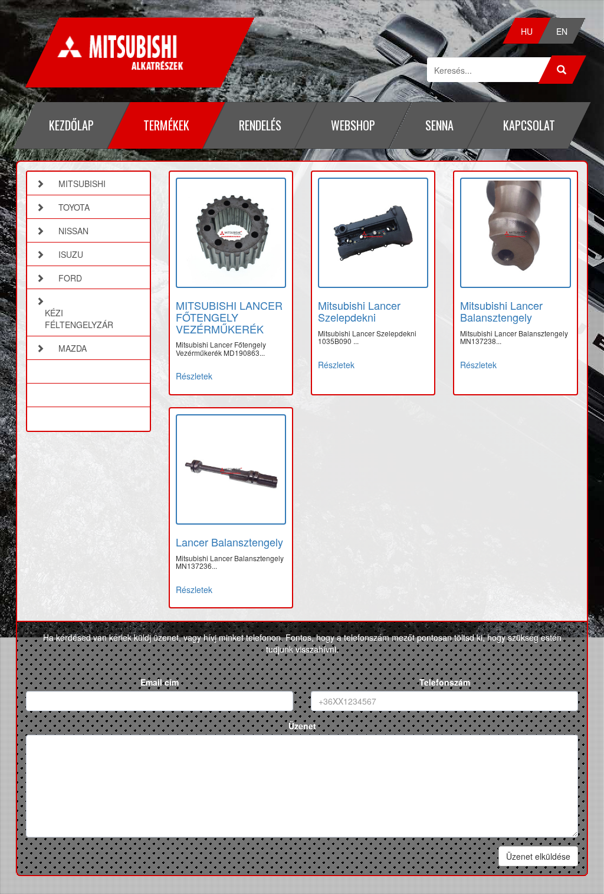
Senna (439, 125)
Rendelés (260, 125)
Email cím (159, 682)
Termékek (166, 125)
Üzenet (302, 726)
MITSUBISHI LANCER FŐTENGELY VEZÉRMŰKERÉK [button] (229, 316)
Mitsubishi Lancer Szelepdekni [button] (359, 311)
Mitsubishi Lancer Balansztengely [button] (501, 311)
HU (527, 31)
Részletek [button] (194, 376)
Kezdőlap (71, 125)
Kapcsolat (529, 125)
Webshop (353, 125)
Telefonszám (444, 682)
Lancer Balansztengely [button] (229, 541)
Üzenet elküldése (538, 856)
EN (561, 31)
